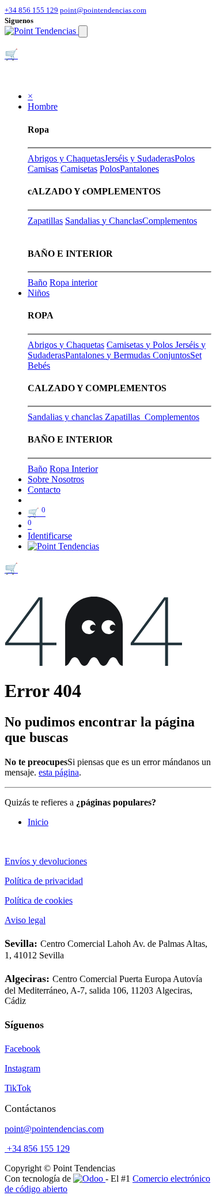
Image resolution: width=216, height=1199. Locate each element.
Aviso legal (25, 920)
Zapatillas (45, 221)
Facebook (22, 1049)
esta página (59, 772)
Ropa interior (73, 282)
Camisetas (78, 169)
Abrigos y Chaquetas (66, 158)
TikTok (18, 1088)
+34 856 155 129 (31, 10)
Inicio (38, 822)
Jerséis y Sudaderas (139, 158)
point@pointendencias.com (103, 10)
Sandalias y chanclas (66, 417)
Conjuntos (171, 355)
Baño (37, 282)
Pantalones (139, 169)
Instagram (22, 1068)
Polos (185, 158)
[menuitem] (56, 479)
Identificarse (50, 536)
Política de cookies (39, 900)
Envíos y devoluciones (46, 861)
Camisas (43, 169)
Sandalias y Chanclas (103, 221)
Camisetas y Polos (141, 345)
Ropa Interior (74, 469)
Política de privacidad (44, 881)
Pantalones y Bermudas (109, 355)
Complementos (169, 221)
